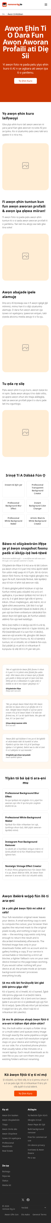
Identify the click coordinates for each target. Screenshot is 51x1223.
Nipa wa (6, 1176)
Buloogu (6, 1171)
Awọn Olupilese (9, 1133)
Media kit (6, 1185)
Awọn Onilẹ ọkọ (9, 1129)
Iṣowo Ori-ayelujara (11, 1138)
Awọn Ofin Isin (12, 1214)
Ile (3, 14)
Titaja (5, 1124)
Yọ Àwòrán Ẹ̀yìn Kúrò (37, 1115)
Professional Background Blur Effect (14, 505)
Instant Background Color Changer (37, 505)
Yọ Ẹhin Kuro (25, 80)
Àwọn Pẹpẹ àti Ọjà (36, 1124)
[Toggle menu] (46, 4)
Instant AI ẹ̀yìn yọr (13, 484)
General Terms (39, 1214)
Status (5, 1180)
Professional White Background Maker (13, 521)
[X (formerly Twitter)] (23, 1199)
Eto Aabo (25, 1214)
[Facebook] (28, 1199)
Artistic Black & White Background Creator (37, 521)
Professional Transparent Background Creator (37, 489)
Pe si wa (31, 1157)
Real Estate (7, 1150)
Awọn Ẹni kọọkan (10, 1115)
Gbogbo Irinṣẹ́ (34, 1120)
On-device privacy (36, 1145)
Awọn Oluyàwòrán (11, 1120)
